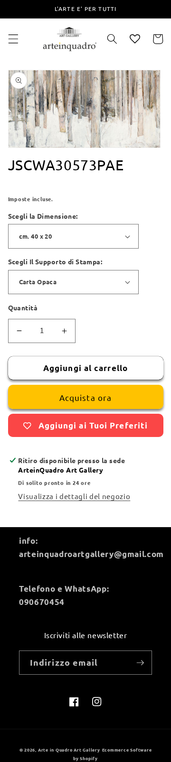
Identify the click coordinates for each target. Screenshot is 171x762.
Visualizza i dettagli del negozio (74, 496)
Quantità (23, 307)
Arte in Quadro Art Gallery (69, 749)
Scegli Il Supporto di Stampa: (55, 261)
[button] (12, 39)
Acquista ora (85, 397)
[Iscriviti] (140, 662)
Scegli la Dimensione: (43, 216)
